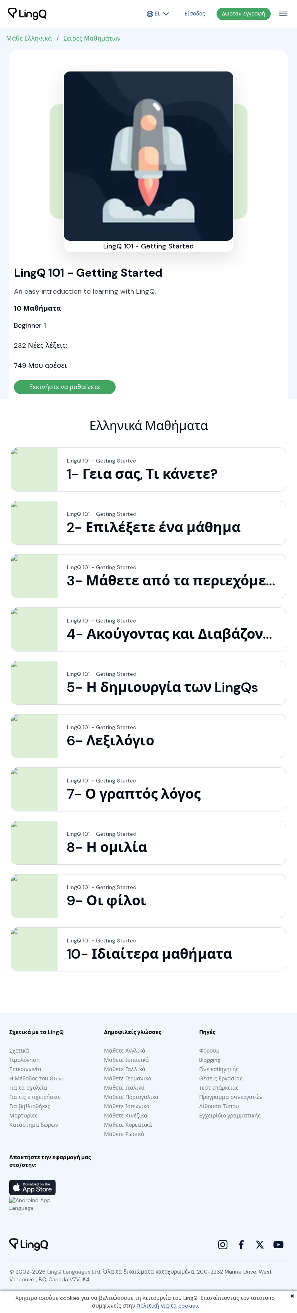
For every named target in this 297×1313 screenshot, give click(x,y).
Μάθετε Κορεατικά (128, 1124)
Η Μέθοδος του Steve (37, 1078)
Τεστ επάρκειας (219, 1087)
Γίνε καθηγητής (219, 1069)
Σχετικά (19, 1050)
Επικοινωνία (25, 1069)
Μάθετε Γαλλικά (124, 1069)
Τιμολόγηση (24, 1059)
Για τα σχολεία (28, 1087)
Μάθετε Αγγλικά (124, 1050)
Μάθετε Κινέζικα (125, 1115)
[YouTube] (278, 1244)
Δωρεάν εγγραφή (243, 13)
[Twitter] (260, 1244)
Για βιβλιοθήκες (29, 1106)
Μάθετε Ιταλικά (124, 1087)
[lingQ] (27, 14)
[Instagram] (222, 1244)
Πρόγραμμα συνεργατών (231, 1097)
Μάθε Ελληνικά (29, 38)
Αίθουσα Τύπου (219, 1106)
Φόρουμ (209, 1050)
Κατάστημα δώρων (33, 1124)
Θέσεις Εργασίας (220, 1078)
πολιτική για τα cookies (167, 1305)
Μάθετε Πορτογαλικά (131, 1097)
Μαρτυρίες (23, 1115)
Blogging (209, 1059)
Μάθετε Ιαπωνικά (127, 1106)
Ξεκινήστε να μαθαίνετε (64, 387)
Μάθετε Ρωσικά (124, 1134)
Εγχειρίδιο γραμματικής (230, 1115)
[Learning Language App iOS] (32, 1187)
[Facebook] (241, 1244)
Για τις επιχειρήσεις (35, 1097)
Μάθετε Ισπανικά (126, 1059)
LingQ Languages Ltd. (74, 1271)
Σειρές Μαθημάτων (92, 38)
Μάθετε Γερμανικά (128, 1078)
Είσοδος (194, 13)
